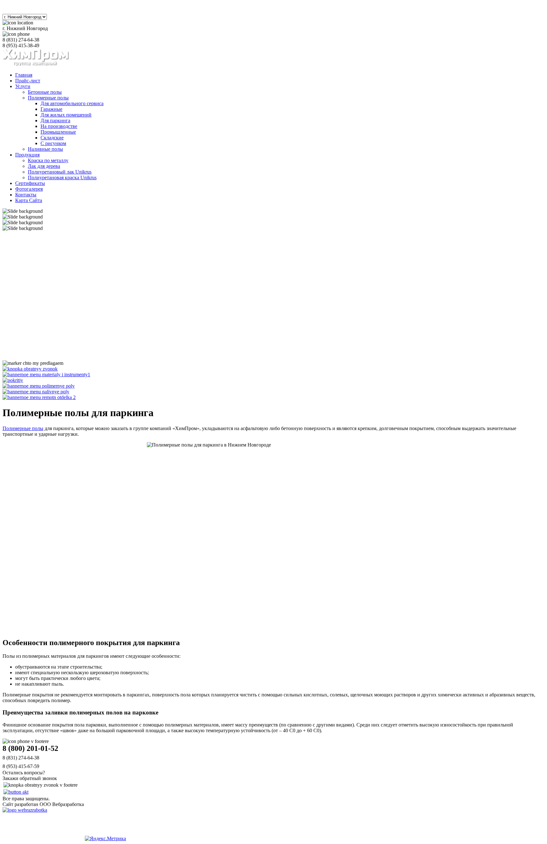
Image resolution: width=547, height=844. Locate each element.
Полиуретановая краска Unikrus (62, 177)
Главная (23, 75)
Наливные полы (45, 149)
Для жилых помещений (66, 114)
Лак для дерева (44, 166)
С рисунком (53, 143)
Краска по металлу (48, 160)
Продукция (27, 154)
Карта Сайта (28, 200)
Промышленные (58, 132)
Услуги (22, 86)
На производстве (59, 126)
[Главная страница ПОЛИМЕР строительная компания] (36, 64)
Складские (52, 137)
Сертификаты (30, 183)
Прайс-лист (27, 80)
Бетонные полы (45, 92)
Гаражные (51, 109)
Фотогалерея (29, 189)
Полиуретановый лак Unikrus (59, 172)
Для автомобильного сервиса (72, 103)
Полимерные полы (48, 97)
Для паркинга (55, 120)
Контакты (25, 194)
